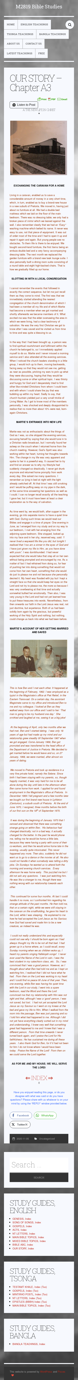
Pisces (61, 1371)
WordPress (46, 1371)
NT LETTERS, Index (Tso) (26, 1298)
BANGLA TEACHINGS (52, 34)
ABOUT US (13, 43)
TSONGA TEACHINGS (20, 34)
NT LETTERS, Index (23, 1233)
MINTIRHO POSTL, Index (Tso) (29, 1294)
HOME (11, 24)
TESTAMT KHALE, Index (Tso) (29, 1287)
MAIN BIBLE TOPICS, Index (28, 1237)
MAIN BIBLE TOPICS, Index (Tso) (31, 1305)
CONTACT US (34, 43)
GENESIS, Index (21, 1218)
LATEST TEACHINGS (19, 53)
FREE (41, 53)
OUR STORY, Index (23, 1248)
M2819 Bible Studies (39, 6)
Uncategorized (47, 1138)
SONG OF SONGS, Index (26, 1222)
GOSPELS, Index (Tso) (25, 1290)
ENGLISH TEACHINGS (34, 24)
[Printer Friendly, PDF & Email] (52, 99)
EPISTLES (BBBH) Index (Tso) (29, 1301)
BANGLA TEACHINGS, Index (28, 1344)
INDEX (39, 1078)
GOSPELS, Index (22, 1226)
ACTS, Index (19, 1230)
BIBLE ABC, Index (22, 1244)
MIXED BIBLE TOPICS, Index (29, 1241)
